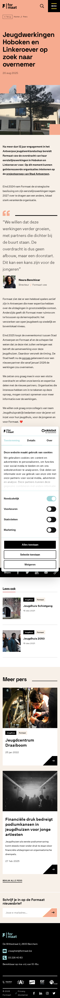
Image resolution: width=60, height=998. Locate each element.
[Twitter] (27, 572)
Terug (8, 17)
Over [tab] (49, 440)
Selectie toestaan (30, 554)
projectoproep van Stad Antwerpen (27, 173)
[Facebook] (18, 572)
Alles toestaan (30, 544)
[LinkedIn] (36, 572)
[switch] (51, 509)
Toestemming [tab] (12, 440)
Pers (25, 16)
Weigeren (30, 564)
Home (17, 16)
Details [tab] (31, 440)
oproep (26, 358)
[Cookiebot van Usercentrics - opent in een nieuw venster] (42, 431)
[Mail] (46, 572)
